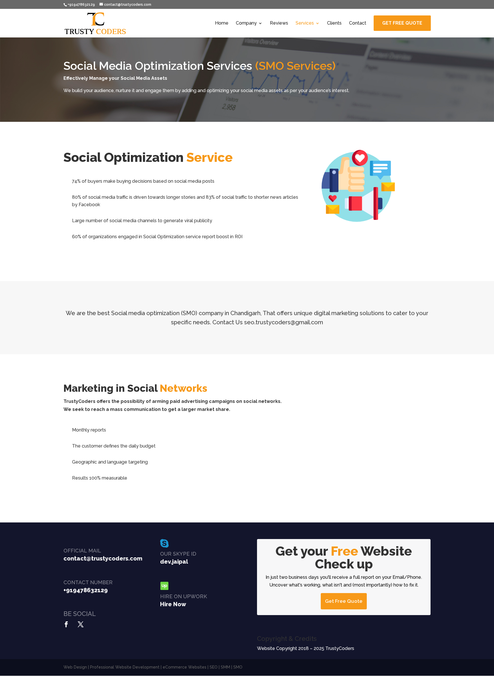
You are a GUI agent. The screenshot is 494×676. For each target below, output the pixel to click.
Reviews (279, 23)
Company (246, 23)
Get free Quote (402, 23)
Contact (357, 23)
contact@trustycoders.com (102, 558)
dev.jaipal (174, 561)
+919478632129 (85, 590)
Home (221, 23)
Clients (334, 23)
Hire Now (173, 604)
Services (305, 23)
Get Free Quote (343, 601)
